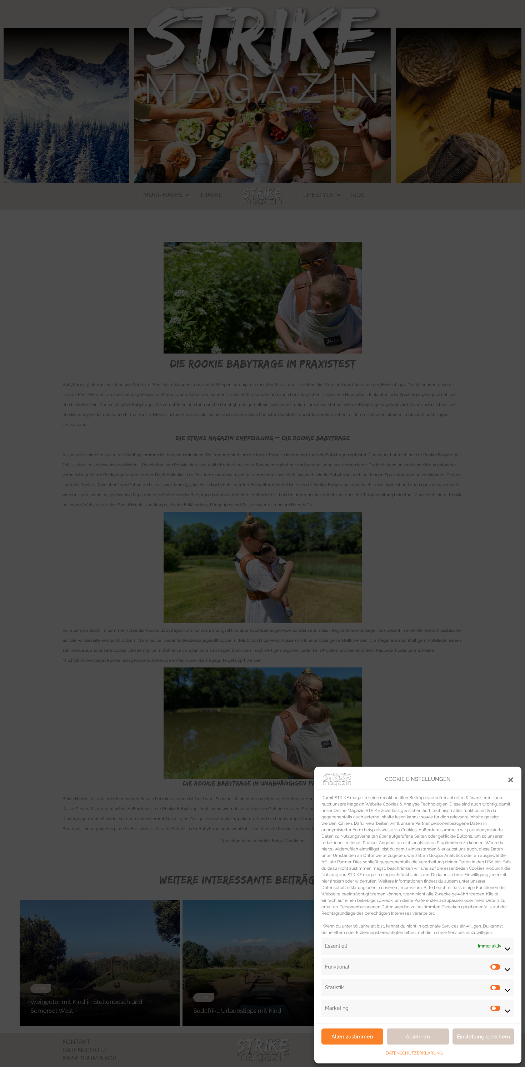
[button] (510, 779)
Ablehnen (418, 1036)
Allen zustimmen (352, 1036)
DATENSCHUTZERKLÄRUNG (414, 1053)
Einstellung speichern (483, 1036)
